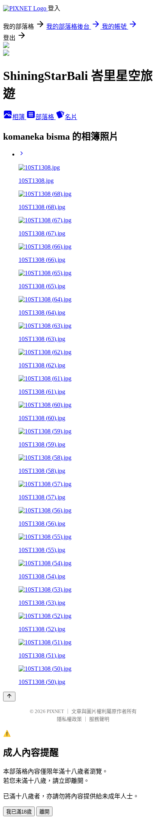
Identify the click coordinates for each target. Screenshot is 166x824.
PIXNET (55, 711)
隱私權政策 (69, 719)
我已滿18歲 (19, 812)
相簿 (19, 117)
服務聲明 (99, 719)
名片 (71, 117)
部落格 (46, 117)
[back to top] (9, 696)
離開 (44, 812)
